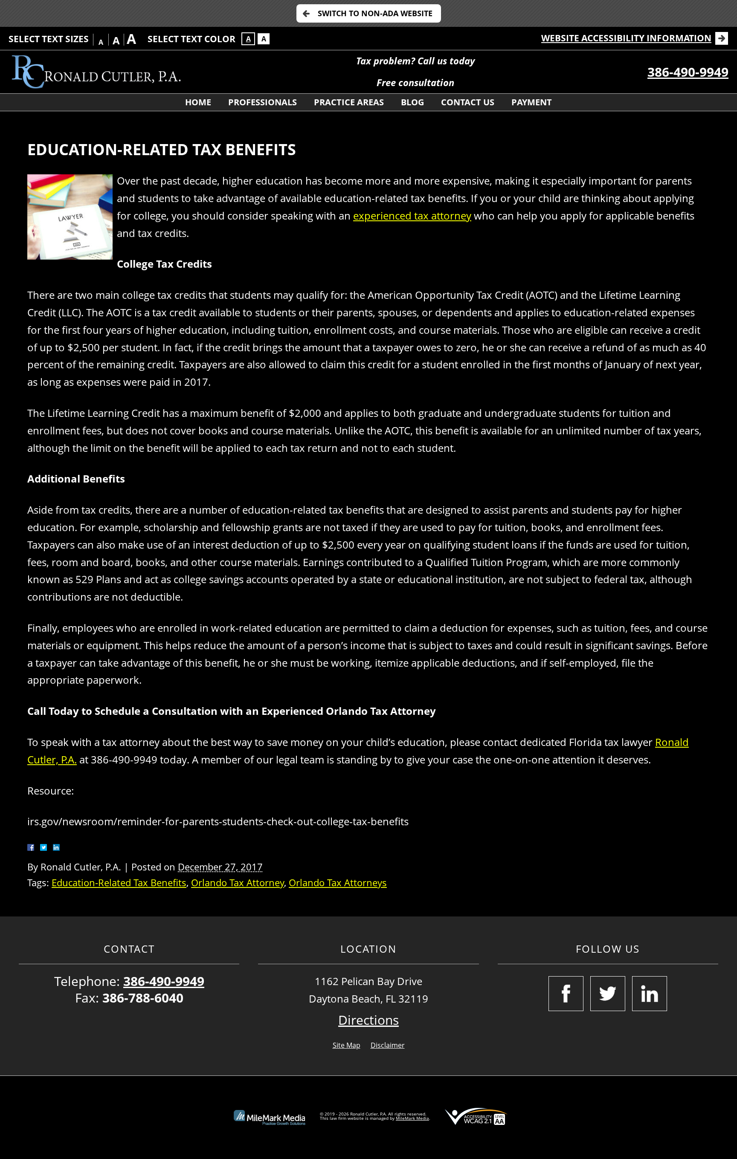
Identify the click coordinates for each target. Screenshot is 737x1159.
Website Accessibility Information (626, 38)
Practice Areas (349, 102)
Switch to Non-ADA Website (375, 13)
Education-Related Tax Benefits (119, 882)
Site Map (346, 1045)
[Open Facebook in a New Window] (565, 993)
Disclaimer (388, 1045)
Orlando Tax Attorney (237, 882)
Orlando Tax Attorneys (338, 882)
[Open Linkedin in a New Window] (649, 993)
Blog (412, 102)
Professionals (262, 102)
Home (198, 102)
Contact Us (467, 102)
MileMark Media (412, 1118)
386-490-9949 (687, 72)
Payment (531, 102)
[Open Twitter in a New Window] (607, 993)
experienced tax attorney (412, 215)
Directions (368, 1020)
